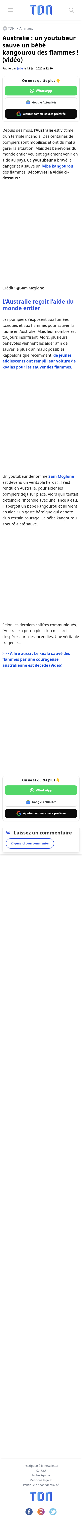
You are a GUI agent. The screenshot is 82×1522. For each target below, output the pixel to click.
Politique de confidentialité (41, 1485)
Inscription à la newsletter (41, 1466)
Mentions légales (41, 1480)
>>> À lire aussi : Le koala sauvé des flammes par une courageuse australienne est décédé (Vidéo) (36, 659)
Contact (41, 1470)
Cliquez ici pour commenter (30, 843)
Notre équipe (41, 1475)
